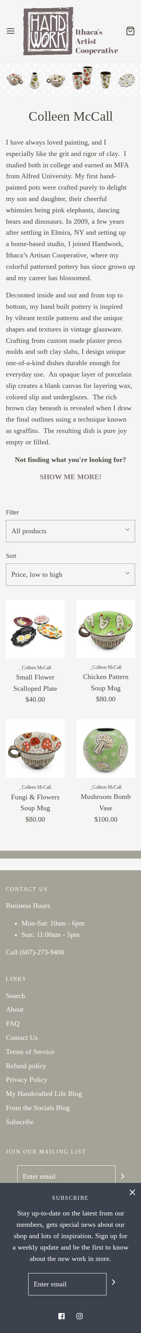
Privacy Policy (26, 1079)
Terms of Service (30, 1052)
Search (15, 996)
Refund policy (26, 1066)
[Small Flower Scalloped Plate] (35, 628)
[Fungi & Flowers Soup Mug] (35, 748)
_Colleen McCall (35, 667)
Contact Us (22, 1037)
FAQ (13, 1023)
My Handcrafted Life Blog (44, 1094)
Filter (12, 512)
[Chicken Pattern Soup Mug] (105, 628)
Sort (11, 556)
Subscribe (20, 1122)
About (15, 1009)
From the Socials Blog (38, 1108)
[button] (70, 531)
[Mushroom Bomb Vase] (105, 748)
